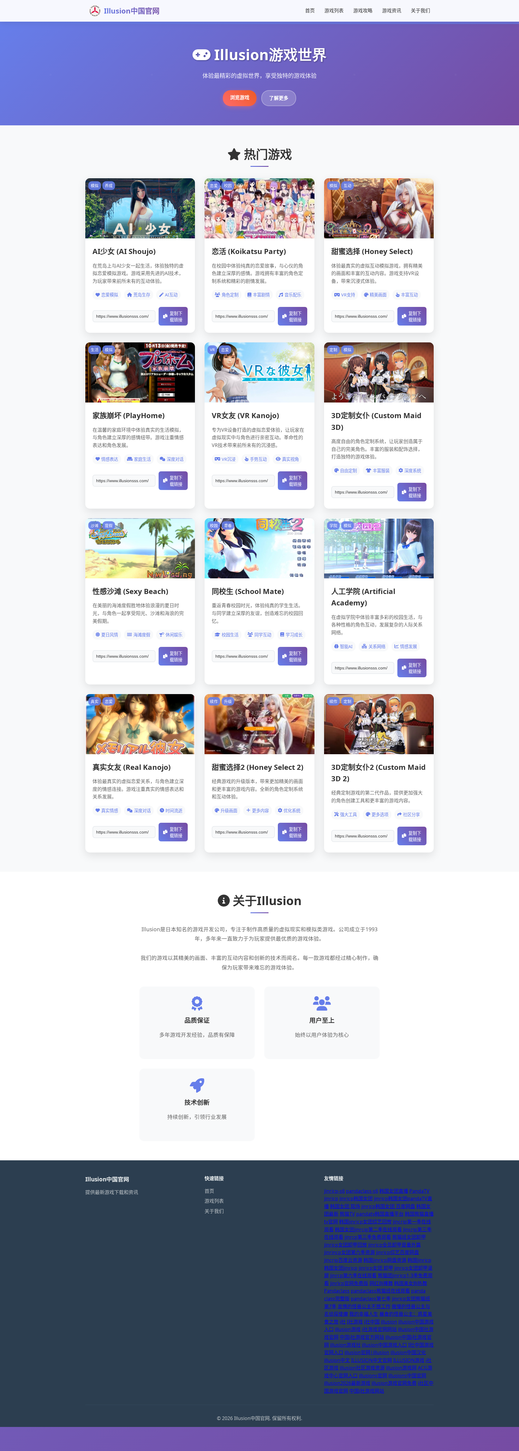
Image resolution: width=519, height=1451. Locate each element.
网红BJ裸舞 (381, 1283)
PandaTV (419, 1191)
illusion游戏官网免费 (394, 1383)
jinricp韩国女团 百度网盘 (388, 1206)
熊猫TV (347, 1214)
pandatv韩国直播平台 (380, 1214)
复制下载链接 (176, 316)
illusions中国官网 (407, 1375)
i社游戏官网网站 (379, 1329)
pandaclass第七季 (371, 1298)
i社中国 (372, 1321)
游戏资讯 (391, 10)
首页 (310, 10)
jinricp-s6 (334, 1191)
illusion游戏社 (345, 1345)
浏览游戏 (239, 97)
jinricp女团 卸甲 (376, 1268)
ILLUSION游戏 (408, 1360)
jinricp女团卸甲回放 (345, 1244)
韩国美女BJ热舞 (410, 1283)
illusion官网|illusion (366, 1352)
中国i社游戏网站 (366, 1391)
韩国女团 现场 (345, 1206)
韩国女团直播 (393, 1191)
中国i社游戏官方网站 (362, 1337)
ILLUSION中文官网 (371, 1360)
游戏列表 (334, 10)
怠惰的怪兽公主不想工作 (364, 1306)
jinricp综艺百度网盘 (397, 1252)
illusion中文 (337, 1360)
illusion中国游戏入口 (384, 1345)
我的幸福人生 (363, 1314)
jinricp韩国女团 (356, 1198)
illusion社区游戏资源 (362, 1367)
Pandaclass (337, 1290)
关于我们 (420, 10)
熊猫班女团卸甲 (409, 1237)
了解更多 (278, 98)
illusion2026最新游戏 (347, 1383)
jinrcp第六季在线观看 (353, 1275)
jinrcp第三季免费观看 (367, 1237)
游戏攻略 (362, 10)
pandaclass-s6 (362, 1191)
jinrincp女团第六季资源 (349, 1252)
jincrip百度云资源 (343, 1260)
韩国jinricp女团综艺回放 (365, 1221)
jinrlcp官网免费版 (349, 1283)
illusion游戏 (348, 1329)
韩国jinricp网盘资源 (384, 1260)
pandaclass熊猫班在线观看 (380, 1290)
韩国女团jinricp (340, 1268)
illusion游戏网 (401, 1367)
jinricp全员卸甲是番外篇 (394, 1244)
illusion (389, 1321)
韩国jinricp (419, 1260)
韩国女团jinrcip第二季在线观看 (368, 1229)
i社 (343, 1321)
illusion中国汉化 (408, 1352)
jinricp (331, 1198)
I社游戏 (355, 1321)
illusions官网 (373, 1375)
